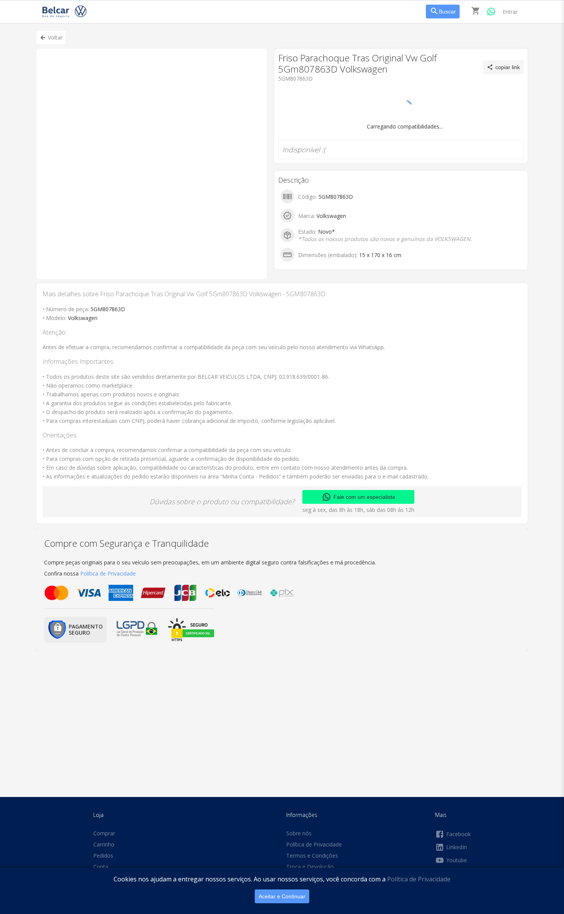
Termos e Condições (312, 855)
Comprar (104, 833)
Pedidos (103, 855)
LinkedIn (456, 847)
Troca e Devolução (310, 866)
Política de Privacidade (418, 879)
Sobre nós (299, 833)
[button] (51, 37)
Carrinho (103, 844)
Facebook (458, 834)
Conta (100, 866)
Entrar (510, 11)
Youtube (456, 860)
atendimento (309, 103)
